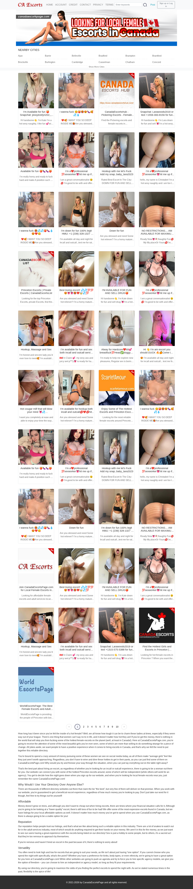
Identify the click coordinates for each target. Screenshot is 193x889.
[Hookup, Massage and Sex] (36, 328)
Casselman (104, 62)
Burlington (50, 62)
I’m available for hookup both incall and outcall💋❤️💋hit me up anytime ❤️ (76, 411)
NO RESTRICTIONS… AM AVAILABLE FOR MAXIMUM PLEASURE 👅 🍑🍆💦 (157, 233)
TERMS (109, 5)
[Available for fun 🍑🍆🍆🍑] (36, 150)
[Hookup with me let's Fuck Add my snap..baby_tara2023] (117, 150)
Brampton (130, 56)
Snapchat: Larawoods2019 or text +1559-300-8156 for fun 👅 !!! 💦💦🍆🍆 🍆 (157, 114)
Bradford (103, 56)
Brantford (156, 56)
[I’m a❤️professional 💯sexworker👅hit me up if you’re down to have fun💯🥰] (76, 150)
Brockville (23, 62)
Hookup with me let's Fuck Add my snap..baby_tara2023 (116, 173)
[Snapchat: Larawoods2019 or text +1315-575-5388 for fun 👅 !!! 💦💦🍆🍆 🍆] (117, 625)
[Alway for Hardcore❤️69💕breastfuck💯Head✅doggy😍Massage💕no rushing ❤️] (117, 328)
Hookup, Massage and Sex (36, 349)
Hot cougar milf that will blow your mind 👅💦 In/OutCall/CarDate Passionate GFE (36, 413)
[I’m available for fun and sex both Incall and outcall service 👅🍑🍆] (76, 328)
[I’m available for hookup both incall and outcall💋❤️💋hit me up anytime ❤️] (76, 387)
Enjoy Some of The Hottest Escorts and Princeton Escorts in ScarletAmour (117, 411)
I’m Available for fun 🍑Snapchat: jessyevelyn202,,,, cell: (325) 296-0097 (36, 114)
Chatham (130, 62)
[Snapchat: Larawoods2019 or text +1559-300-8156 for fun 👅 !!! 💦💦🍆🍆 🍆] (157, 90)
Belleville (76, 56)
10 (117, 727)
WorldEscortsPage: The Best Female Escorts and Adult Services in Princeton (36, 708)
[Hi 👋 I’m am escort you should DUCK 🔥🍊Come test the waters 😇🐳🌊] (157, 328)
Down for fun (116, 230)
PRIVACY (98, 5)
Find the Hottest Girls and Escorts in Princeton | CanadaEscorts (157, 649)
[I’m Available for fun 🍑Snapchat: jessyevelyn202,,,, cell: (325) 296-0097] (36, 90)
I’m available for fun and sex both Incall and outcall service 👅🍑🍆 (76, 352)
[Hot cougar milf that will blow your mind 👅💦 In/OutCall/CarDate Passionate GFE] (36, 387)
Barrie (48, 56)
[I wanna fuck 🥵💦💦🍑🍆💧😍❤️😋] (36, 209)
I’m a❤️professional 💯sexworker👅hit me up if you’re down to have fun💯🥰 (76, 174)
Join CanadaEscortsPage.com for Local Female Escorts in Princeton (36, 590)
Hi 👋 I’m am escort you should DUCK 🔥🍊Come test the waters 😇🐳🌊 (157, 352)
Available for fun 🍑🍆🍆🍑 (36, 171)
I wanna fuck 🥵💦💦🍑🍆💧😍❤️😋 (36, 232)
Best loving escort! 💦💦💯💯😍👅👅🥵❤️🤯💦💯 (76, 292)
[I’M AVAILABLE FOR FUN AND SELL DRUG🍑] (117, 269)
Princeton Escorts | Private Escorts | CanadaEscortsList (36, 292)
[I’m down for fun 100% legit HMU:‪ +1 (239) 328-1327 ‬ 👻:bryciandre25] (76, 209)
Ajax (20, 56)
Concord (156, 62)
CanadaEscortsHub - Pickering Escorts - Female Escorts (116, 114)
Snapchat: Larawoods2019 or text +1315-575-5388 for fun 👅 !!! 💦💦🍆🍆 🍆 (116, 649)
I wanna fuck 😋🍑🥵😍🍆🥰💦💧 (76, 113)
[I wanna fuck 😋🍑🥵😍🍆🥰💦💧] (76, 90)
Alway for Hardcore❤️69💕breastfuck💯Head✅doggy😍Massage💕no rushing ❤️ (117, 352)
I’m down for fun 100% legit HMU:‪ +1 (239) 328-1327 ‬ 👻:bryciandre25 (76, 233)
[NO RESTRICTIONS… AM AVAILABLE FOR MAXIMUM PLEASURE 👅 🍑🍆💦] (157, 209)
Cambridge (77, 62)
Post (152, 5)
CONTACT (85, 5)
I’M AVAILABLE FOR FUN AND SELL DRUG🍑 (116, 292)
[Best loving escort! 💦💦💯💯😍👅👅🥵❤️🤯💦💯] (76, 269)
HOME (49, 5)
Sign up (163, 3)
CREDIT (73, 5)
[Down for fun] (117, 209)
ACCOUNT (61, 5)
